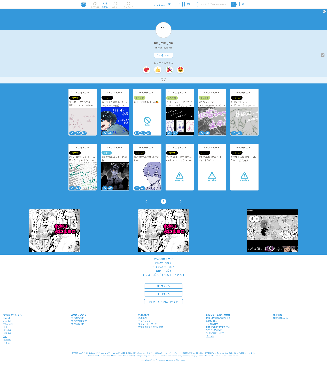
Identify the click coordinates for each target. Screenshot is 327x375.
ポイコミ (210, 336)
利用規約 (142, 317)
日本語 (6, 342)
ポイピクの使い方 (79, 321)
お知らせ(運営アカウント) (218, 317)
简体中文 (7, 330)
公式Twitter (211, 321)
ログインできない (214, 330)
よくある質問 (212, 324)
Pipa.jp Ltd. (180, 360)
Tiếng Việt (8, 324)
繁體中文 (7, 333)
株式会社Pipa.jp (280, 317)
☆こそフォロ (163, 55)
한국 (5, 327)
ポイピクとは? (77, 317)
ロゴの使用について (215, 333)
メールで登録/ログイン (165, 301)
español (7, 321)
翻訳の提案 (16, 314)
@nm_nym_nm (165, 48)
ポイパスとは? (77, 324)
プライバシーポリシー (148, 324)
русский (7, 339)
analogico (169, 360)
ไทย (5, 336)
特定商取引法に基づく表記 (150, 327)
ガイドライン (144, 321)
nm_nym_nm (163, 43)
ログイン (165, 286)
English (6, 317)
